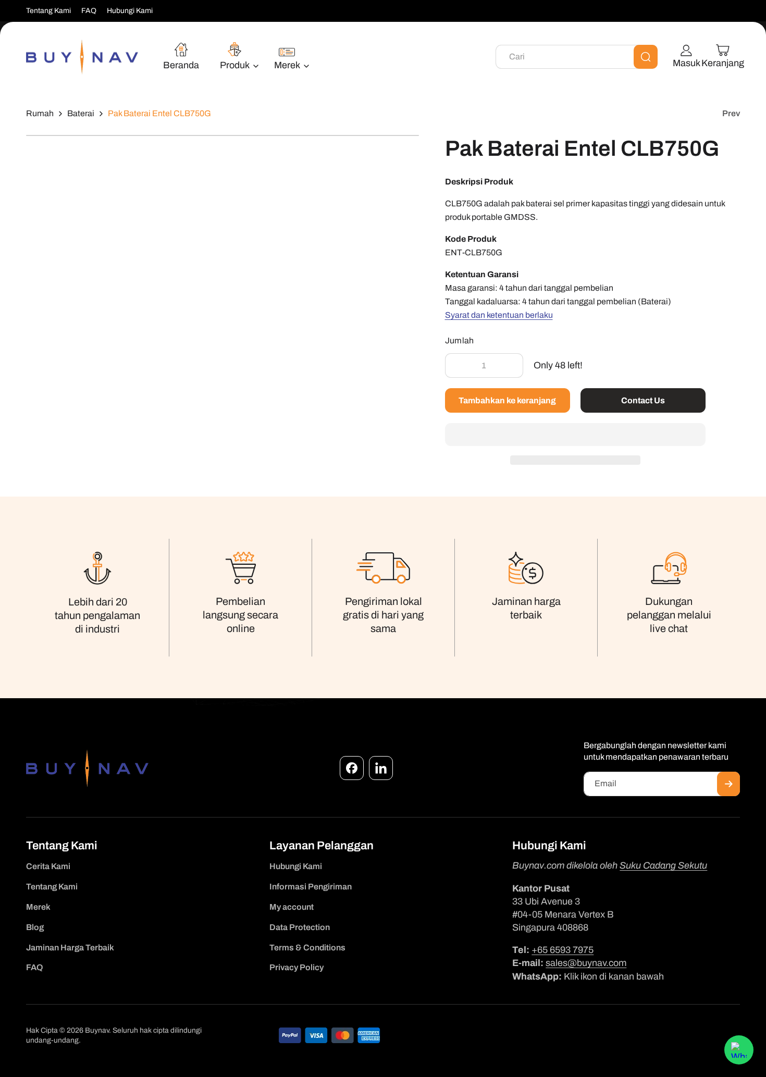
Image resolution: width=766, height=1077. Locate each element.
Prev (731, 113)
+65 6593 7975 (563, 950)
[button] (575, 435)
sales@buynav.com (586, 963)
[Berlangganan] (728, 784)
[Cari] (646, 57)
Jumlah (459, 340)
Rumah (40, 113)
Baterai (80, 113)
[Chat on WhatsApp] (738, 1049)
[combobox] (576, 56)
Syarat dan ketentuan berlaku (499, 315)
